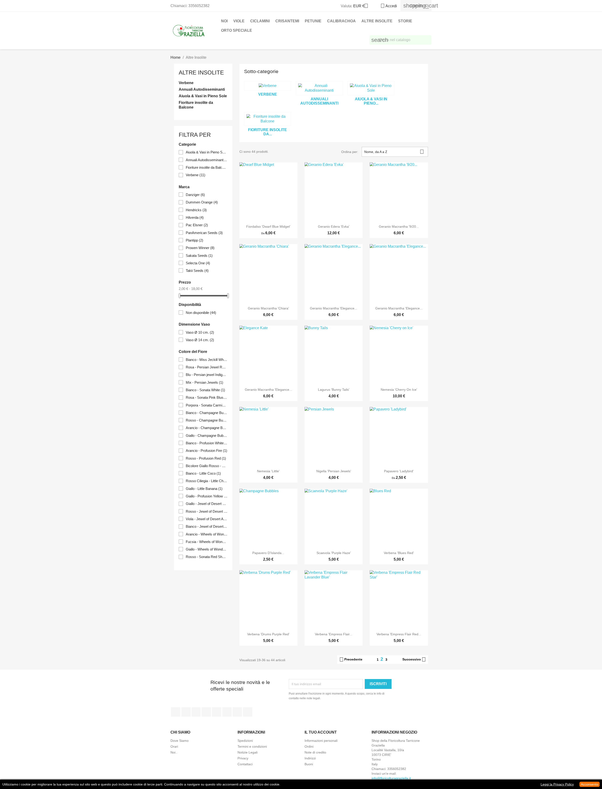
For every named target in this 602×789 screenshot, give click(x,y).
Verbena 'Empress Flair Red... (398, 634)
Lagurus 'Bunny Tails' (333, 389)
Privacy (243, 758)
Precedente (350, 659)
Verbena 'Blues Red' (399, 553)
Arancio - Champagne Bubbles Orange (207, 428)
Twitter (186, 712)
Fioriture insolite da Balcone (196, 105)
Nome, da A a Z (394, 151)
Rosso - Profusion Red (206, 458)
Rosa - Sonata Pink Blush (207, 397)
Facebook (175, 712)
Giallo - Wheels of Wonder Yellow (207, 549)
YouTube (206, 712)
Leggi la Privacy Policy (557, 784)
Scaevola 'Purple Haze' (334, 553)
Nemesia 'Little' (268, 471)
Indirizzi (310, 758)
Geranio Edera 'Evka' (333, 226)
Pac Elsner (197, 225)
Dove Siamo (179, 740)
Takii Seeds (197, 271)
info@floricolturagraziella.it (391, 778)
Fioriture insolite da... (267, 132)
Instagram (237, 712)
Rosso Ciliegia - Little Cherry (207, 481)
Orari (174, 746)
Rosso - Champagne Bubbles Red (207, 420)
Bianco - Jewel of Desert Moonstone (207, 526)
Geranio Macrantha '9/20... (399, 226)
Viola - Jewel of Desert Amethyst (207, 519)
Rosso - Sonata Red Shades (207, 557)
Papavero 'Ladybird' (399, 471)
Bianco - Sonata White (205, 390)
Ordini (309, 746)
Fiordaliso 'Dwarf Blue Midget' (268, 226)
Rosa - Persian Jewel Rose (207, 367)
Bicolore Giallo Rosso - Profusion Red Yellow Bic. (207, 466)
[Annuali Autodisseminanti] (319, 88)
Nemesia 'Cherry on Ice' (399, 389)
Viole (239, 21)
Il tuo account (321, 732)
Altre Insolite (376, 21)
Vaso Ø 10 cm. (200, 332)
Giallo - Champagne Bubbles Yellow (207, 435)
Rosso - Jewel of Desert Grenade (207, 511)
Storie (405, 21)
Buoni (309, 764)
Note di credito (315, 752)
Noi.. (173, 752)
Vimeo (227, 712)
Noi (224, 21)
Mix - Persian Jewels (204, 382)
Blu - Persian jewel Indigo (207, 375)
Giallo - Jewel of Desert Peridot (207, 504)
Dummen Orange (202, 202)
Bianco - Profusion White (207, 443)
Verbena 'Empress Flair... (333, 634)
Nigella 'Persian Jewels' (333, 471)
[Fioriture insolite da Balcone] (267, 119)
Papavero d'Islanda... (268, 553)
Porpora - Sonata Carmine (207, 405)
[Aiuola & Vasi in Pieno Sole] (371, 88)
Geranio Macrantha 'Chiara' (268, 308)
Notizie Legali (247, 752)
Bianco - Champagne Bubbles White (207, 413)
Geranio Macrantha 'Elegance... (333, 308)
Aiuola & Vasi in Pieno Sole (203, 96)
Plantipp (194, 240)
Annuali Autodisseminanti (202, 89)
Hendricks (196, 210)
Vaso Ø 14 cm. (200, 340)
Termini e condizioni (252, 746)
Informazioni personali (321, 740)
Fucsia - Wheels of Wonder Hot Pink (207, 542)
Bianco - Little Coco (203, 473)
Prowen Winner (200, 248)
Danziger (195, 195)
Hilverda (195, 217)
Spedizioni (245, 740)
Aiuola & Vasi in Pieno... (371, 101)
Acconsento (589, 784)
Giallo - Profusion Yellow (207, 496)
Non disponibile (201, 313)
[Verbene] (267, 85)
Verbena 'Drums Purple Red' (268, 634)
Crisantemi (287, 21)
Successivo (414, 659)
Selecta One (198, 263)
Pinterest (216, 712)
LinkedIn (247, 712)
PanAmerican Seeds (204, 233)
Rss (196, 712)
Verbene (186, 83)
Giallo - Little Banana (204, 489)
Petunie (313, 21)
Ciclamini (260, 21)
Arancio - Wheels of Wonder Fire (207, 534)
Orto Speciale (236, 30)
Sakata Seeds (199, 256)
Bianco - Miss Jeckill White (207, 360)
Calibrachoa (341, 21)
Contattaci (245, 764)
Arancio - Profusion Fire (206, 451)
